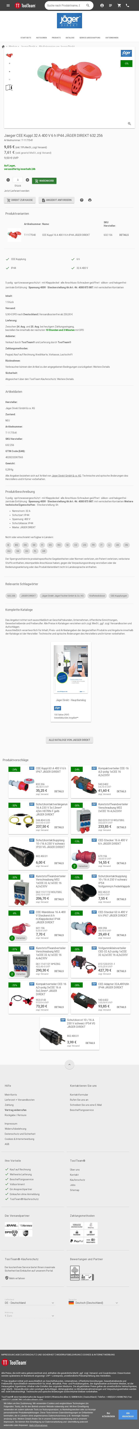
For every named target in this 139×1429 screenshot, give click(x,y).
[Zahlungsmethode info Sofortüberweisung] (91, 1228)
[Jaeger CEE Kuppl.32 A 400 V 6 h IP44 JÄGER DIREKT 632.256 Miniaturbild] (9, 55)
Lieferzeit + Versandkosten (20, 1099)
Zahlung (9, 1105)
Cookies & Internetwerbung (19, 1139)
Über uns (75, 1169)
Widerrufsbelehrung (15, 1128)
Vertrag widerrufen (15, 1110)
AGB (7, 1144)
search (88, 5)
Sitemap (74, 1190)
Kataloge (70, 38)
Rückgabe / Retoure (15, 1115)
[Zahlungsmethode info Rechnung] (77, 1235)
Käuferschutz (77, 1180)
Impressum (11, 1123)
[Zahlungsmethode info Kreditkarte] (91, 1243)
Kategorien (41, 38)
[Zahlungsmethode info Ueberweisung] (77, 1228)
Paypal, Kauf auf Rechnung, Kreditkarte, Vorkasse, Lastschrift (39, 354)
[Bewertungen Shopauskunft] (87, 1279)
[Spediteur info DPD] (11, 1235)
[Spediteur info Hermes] (25, 1228)
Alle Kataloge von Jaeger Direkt (69, 740)
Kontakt (74, 1174)
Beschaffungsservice (82, 1110)
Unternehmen (112, 38)
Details (124, 235)
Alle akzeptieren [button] (128, 1414)
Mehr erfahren (17, 1278)
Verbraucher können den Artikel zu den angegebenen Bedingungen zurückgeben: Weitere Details (57, 366)
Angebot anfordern (57, 200)
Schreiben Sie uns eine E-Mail (86, 1105)
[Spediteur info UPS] (25, 1235)
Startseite (26, 38)
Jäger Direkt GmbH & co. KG (66, 475)
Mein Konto (11, 1094)
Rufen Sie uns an (79, 1099)
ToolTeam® (28, 342)
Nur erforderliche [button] (108, 1414)
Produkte (56, 38)
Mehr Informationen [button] (38, 1425)
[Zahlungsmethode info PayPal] (77, 1243)
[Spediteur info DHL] (11, 1228)
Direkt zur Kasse (20, 200)
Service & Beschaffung (90, 38)
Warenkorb (44, 181)
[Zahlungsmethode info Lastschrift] (91, 1235)
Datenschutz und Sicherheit (20, 1134)
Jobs (72, 1185)
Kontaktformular (79, 1094)
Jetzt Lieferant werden (16, 190)
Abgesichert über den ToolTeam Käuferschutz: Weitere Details (39, 379)
